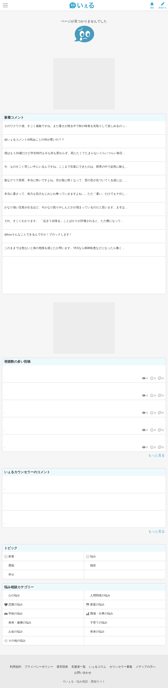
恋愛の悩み (15, 604)
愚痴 (11, 565)
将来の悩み (97, 631)
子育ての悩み (98, 622)
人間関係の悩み (100, 595)
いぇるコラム (97, 666)
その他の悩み (17, 640)
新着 (11, 556)
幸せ (11, 574)
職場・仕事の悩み (101, 613)
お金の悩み (15, 631)
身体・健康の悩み (19, 622)
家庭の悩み (97, 604)
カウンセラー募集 (120, 666)
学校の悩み (15, 613)
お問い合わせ (82, 672)
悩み (93, 556)
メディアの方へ (146, 666)
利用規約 (15, 666)
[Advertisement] (84, 83)
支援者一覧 (78, 666)
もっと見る (156, 455)
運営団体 (62, 666)
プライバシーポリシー (39, 666)
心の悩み (14, 595)
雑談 (93, 565)
